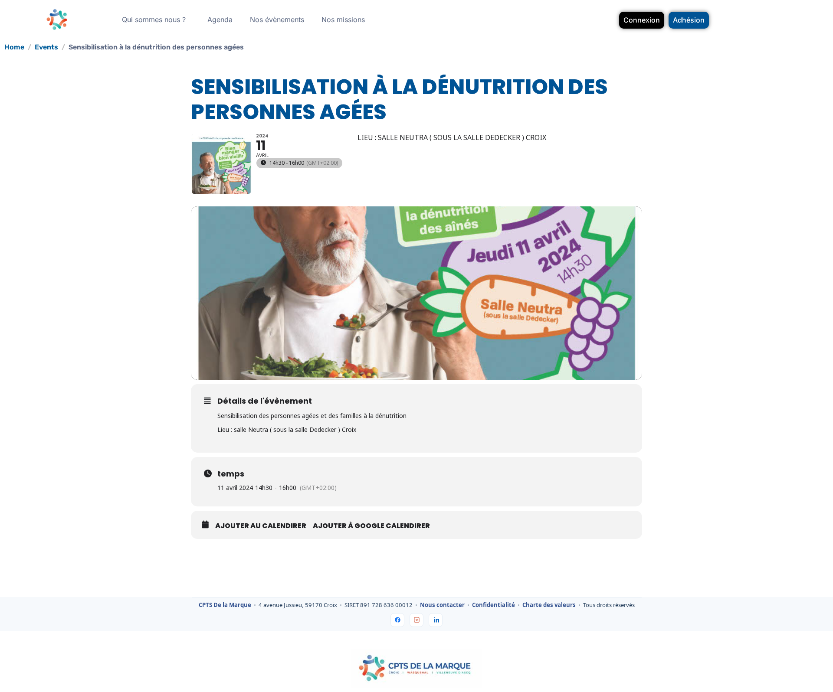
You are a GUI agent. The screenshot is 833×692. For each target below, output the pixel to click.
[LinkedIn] (436, 620)
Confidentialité (493, 605)
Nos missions (343, 19)
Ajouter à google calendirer (371, 526)
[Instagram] (416, 620)
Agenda (220, 19)
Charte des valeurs (549, 605)
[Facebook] (397, 620)
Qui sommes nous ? (154, 19)
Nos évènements (277, 19)
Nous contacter (442, 605)
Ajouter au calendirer (260, 526)
